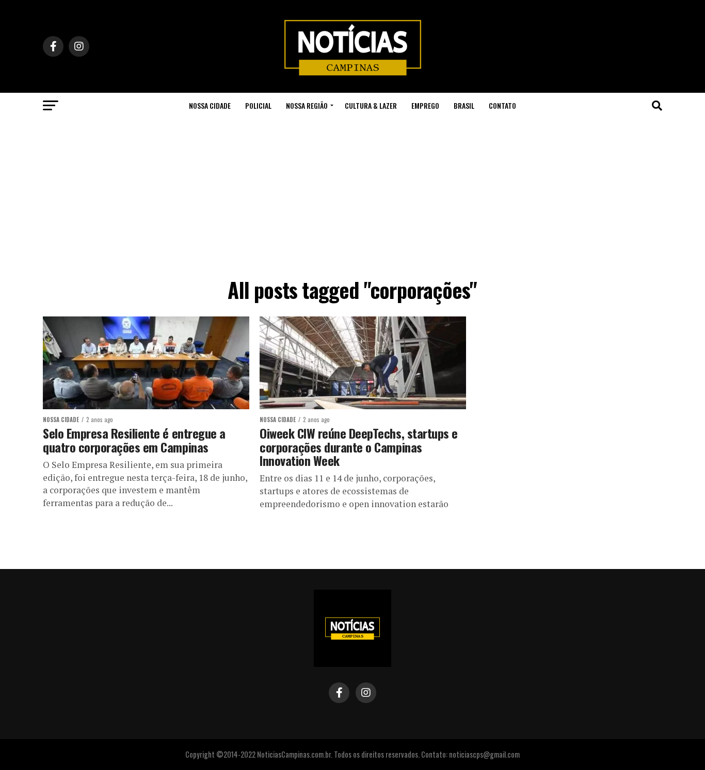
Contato (502, 105)
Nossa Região (307, 105)
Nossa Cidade (210, 105)
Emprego (425, 105)
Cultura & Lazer (371, 105)
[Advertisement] (352, 196)
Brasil (464, 105)
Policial (258, 105)
